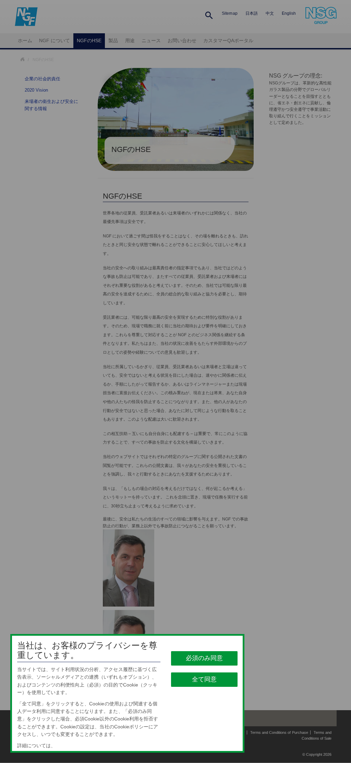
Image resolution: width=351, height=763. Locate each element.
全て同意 (204, 679)
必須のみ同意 (204, 658)
